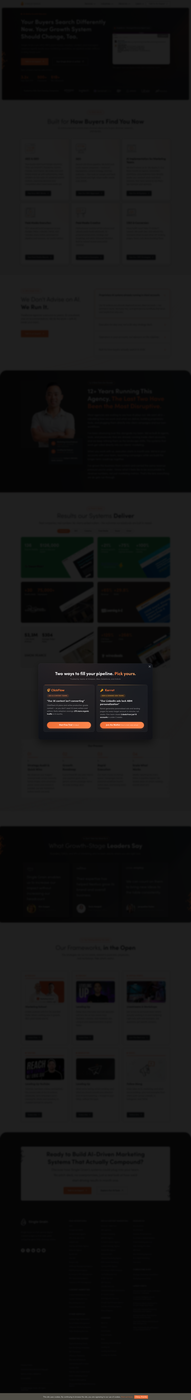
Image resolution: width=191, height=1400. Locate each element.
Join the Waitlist (122, 725)
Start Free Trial (69, 725)
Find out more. (127, 1397)
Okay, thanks (141, 1397)
